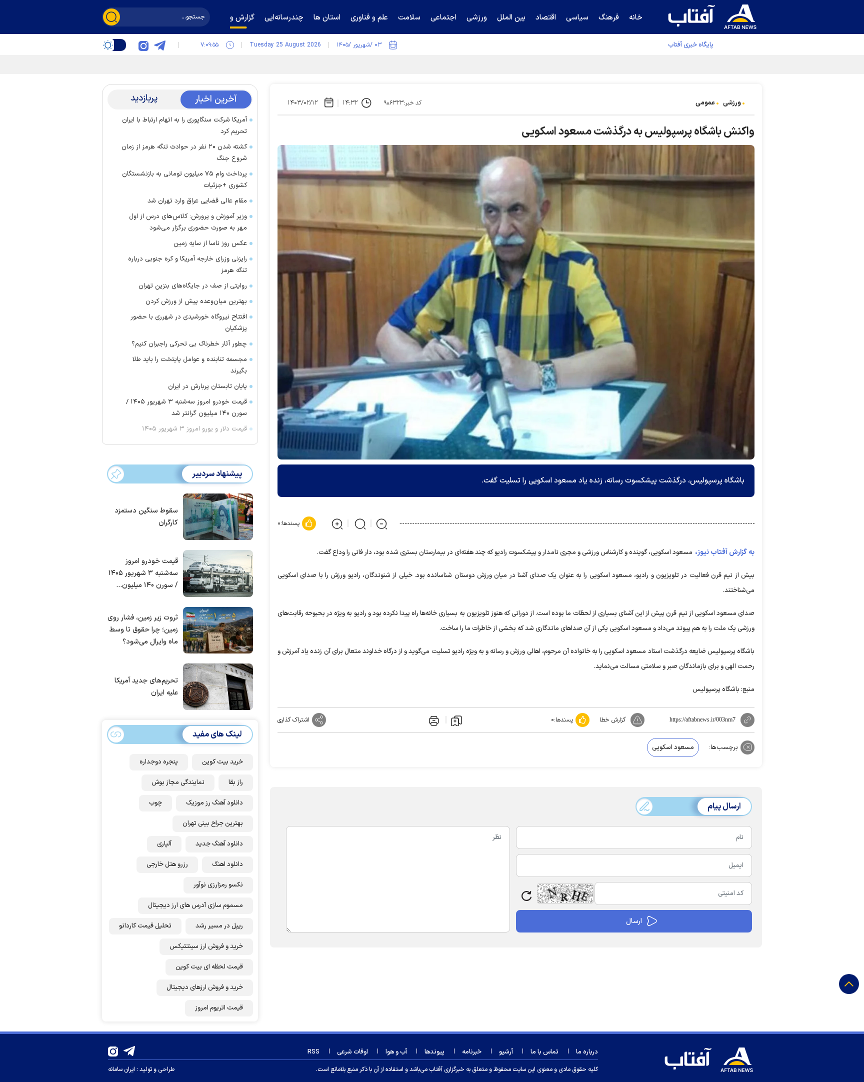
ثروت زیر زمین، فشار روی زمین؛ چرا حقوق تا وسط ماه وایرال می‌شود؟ (143, 629)
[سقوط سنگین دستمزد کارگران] (215, 516)
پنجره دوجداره (159, 762)
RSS (314, 1052)
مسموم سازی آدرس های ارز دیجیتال (195, 905)
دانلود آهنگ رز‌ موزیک (214, 803)
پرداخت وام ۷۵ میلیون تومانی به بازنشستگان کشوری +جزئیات (184, 179)
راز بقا (235, 783)
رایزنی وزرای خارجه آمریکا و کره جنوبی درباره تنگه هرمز (187, 265)
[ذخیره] (456, 720)
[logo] (714, 15)
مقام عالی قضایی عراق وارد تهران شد (197, 201)
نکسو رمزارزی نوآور (218, 885)
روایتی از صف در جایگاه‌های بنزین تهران (192, 286)
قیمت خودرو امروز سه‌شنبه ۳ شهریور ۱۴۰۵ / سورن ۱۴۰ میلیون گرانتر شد (186, 407)
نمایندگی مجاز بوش (178, 783)
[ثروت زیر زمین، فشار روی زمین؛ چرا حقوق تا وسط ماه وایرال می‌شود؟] (215, 629)
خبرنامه (472, 1052)
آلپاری (164, 844)
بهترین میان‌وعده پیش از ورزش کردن (196, 301)
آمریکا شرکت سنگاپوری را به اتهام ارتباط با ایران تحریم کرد (184, 125)
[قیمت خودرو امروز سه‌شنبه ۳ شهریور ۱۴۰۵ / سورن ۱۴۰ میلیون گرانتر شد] (215, 572)
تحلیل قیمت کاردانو (145, 926)
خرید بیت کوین (222, 762)
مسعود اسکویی (673, 747)
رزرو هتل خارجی (167, 865)
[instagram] (143, 45)
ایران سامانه (121, 1069)
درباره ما (587, 1052)
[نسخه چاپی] (433, 720)
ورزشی (732, 103)
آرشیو (506, 1052)
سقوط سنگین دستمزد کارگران (146, 517)
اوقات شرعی (352, 1052)
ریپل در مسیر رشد (219, 926)
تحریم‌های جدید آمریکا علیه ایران (146, 687)
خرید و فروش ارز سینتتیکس (206, 947)
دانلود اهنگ (227, 865)
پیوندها (434, 1052)
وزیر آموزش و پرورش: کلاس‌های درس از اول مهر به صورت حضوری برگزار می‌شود (188, 222)
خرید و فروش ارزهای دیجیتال (204, 987)
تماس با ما (544, 1052)
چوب (155, 803)
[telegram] (160, 45)
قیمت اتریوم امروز (219, 1008)
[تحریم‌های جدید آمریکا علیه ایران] (215, 686)
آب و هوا (396, 1052)
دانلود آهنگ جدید (219, 844)
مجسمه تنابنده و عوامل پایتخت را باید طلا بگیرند (189, 365)
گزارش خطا (613, 720)
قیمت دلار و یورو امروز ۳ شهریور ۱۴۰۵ (194, 429)
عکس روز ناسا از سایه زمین (210, 243)
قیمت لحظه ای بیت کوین (209, 967)
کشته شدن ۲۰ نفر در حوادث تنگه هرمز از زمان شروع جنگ (184, 153)
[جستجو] (111, 17)
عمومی (705, 103)
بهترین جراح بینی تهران (212, 823)
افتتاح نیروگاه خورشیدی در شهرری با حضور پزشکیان (188, 323)
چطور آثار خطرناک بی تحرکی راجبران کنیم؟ (189, 344)
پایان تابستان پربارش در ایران (207, 387)
